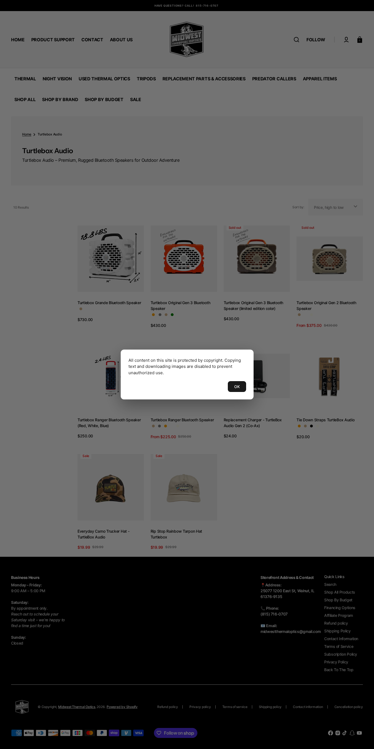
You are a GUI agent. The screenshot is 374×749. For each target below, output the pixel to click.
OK (237, 386)
